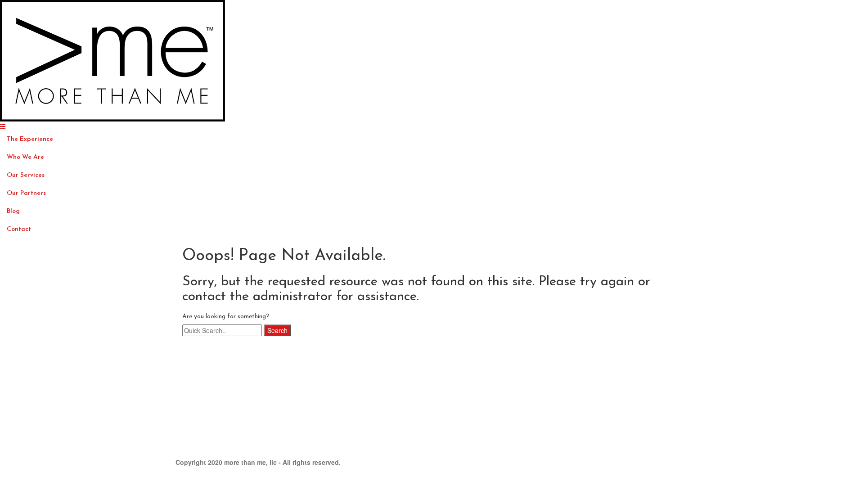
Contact (19, 229)
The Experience (30, 139)
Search (277, 330)
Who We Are (25, 157)
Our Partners (26, 193)
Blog (13, 211)
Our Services (26, 175)
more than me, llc (250, 462)
